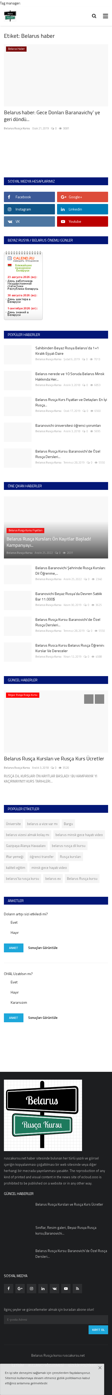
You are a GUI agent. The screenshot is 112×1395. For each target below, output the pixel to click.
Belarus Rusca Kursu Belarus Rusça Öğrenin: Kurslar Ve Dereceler (69, 647)
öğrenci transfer (42, 856)
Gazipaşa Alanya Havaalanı (26, 845)
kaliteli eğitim (15, 867)
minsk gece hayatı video (49, 867)
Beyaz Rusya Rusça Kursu (23, 695)
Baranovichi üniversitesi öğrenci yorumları (68, 425)
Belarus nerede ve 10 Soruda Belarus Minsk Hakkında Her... (69, 376)
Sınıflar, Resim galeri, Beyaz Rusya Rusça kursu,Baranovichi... (65, 1230)
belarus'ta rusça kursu (22, 878)
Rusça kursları (70, 856)
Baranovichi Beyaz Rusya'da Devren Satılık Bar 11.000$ (68, 596)
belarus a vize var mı (42, 823)
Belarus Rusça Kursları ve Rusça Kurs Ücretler (54, 758)
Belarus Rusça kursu (82, 878)
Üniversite (13, 823)
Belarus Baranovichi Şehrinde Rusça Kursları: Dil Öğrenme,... (70, 570)
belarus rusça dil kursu (68, 845)
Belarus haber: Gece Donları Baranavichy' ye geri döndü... (52, 116)
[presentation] (89, 699)
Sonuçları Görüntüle (43, 947)
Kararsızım (19, 1002)
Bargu (68, 823)
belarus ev (53, 878)
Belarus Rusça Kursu (17, 128)
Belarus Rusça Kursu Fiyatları (25, 530)
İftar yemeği (14, 856)
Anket (13, 948)
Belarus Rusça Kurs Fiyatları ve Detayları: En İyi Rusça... (71, 402)
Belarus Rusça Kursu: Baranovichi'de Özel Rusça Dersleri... (67, 453)
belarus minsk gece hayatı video (79, 834)
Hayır (15, 932)
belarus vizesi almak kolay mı (27, 834)
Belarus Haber (16, 49)
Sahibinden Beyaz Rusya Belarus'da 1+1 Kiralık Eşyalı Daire (67, 350)
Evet (14, 922)
